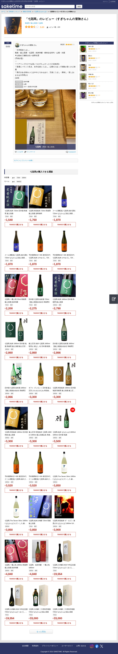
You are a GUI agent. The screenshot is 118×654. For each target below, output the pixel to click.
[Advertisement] (96, 120)
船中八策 (90, 46)
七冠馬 (40, 23)
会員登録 (112, 1)
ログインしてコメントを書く (23, 160)
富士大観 (90, 93)
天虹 (89, 65)
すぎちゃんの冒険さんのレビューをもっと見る (102, 102)
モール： (7, 181)
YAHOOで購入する (16, 224)
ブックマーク (31, 152)
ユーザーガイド (67, 646)
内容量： (7, 177)
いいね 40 (19, 152)
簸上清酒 (34, 23)
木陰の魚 (90, 74)
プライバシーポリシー (50, 646)
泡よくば (90, 83)
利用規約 (35, 646)
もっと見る (41, 632)
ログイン (105, 1)
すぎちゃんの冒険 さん (28, 45)
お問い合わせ (81, 646)
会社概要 (25, 646)
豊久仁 (90, 55)
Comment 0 (72, 152)
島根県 (27, 23)
